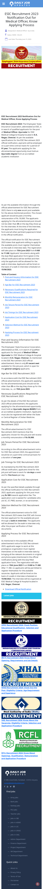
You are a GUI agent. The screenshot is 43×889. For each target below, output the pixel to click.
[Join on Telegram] (14, 786)
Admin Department (18, 839)
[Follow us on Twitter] (10, 786)
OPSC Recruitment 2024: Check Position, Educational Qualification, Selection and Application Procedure (20, 628)
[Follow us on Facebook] (4, 786)
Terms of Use (16, 876)
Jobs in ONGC (16, 831)
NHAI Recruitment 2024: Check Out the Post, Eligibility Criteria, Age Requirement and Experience (20, 690)
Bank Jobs (14, 802)
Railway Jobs (15, 806)
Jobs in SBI (15, 818)
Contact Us (15, 884)
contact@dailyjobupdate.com (14, 783)
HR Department (16, 851)
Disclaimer (15, 880)
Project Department (18, 847)
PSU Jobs (14, 810)
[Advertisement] (21, 93)
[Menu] (5, 3)
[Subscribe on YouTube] (7, 786)
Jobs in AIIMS (16, 822)
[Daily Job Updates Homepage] (15, 773)
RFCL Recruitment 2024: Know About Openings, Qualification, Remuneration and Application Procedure (19, 756)
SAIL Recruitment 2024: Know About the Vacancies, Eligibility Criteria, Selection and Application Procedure (21, 723)
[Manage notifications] (37, 884)
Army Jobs (14, 797)
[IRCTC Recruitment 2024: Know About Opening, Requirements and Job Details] (21, 645)
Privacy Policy (16, 872)
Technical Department (19, 855)
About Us (14, 868)
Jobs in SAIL (15, 835)
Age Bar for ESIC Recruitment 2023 (20, 284)
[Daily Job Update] (19, 3)
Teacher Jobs (15, 814)
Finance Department (18, 843)
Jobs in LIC (15, 826)
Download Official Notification (18, 589)
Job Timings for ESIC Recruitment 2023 (21, 312)
